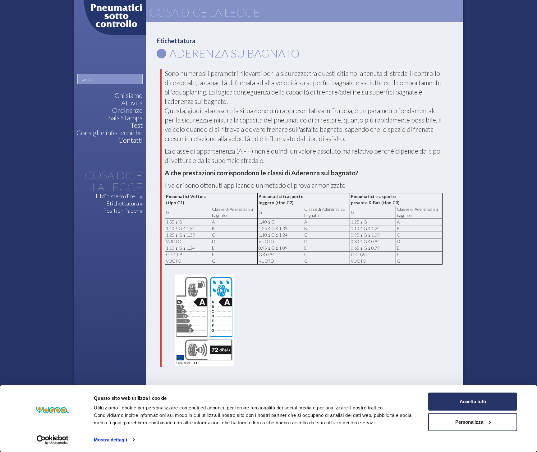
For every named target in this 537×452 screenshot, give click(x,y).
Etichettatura (176, 40)
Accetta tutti (473, 401)
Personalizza (469, 421)
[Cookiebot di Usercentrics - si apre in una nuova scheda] (52, 440)
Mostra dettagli (110, 439)
